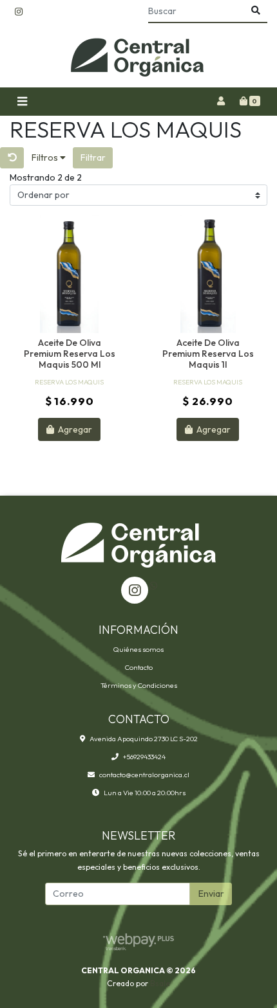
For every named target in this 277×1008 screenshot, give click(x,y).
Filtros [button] (46, 157)
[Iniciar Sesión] (220, 101)
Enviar (211, 893)
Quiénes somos (138, 649)
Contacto (139, 667)
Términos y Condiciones (138, 685)
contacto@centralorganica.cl (144, 774)
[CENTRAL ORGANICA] (138, 55)
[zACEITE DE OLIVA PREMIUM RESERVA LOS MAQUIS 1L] (208, 274)
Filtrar (93, 157)
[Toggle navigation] (22, 102)
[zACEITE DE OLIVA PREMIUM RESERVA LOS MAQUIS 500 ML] (69, 274)
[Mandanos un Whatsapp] (153, 586)
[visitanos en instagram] (19, 12)
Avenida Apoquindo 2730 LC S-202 (144, 738)
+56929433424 (144, 756)
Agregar (74, 429)
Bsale (160, 983)
